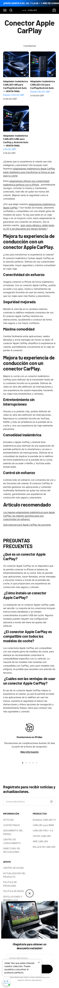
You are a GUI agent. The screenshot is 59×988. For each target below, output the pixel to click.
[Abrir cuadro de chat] (6, 982)
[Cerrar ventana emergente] (39, 962)
